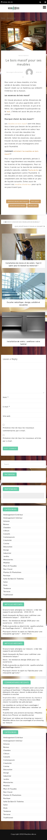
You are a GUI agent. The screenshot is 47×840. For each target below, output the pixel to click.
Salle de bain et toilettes (13, 579)
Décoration (7, 547)
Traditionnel (8, 595)
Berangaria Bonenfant (15, 72)
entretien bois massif (17, 205)
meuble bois (33, 205)
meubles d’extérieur (23, 184)
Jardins (6, 556)
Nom (6, 397)
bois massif (35, 201)
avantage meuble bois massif (18, 201)
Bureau (6, 524)
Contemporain (9, 537)
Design (6, 550)
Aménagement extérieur (13, 515)
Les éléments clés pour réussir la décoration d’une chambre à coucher (23, 692)
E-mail (6, 407)
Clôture (6, 531)
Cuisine (6, 543)
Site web (6, 416)
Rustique (6, 575)
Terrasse (6, 591)
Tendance (7, 588)
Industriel (7, 553)
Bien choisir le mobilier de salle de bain (21, 701)
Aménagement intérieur (13, 518)
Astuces (6, 521)
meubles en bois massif (17, 124)
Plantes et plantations (12, 572)
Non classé (7, 569)
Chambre (7, 527)
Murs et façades (10, 566)
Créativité (7, 540)
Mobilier (6, 563)
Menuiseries (23, 55)
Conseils (6, 534)
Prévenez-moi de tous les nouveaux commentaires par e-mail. (18, 429)
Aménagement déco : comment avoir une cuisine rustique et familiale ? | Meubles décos (23, 689)
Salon (5, 582)
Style (5, 585)
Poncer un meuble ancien (23, 715)
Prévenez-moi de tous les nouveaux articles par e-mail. (22, 439)
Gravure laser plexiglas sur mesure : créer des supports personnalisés (22, 611)
